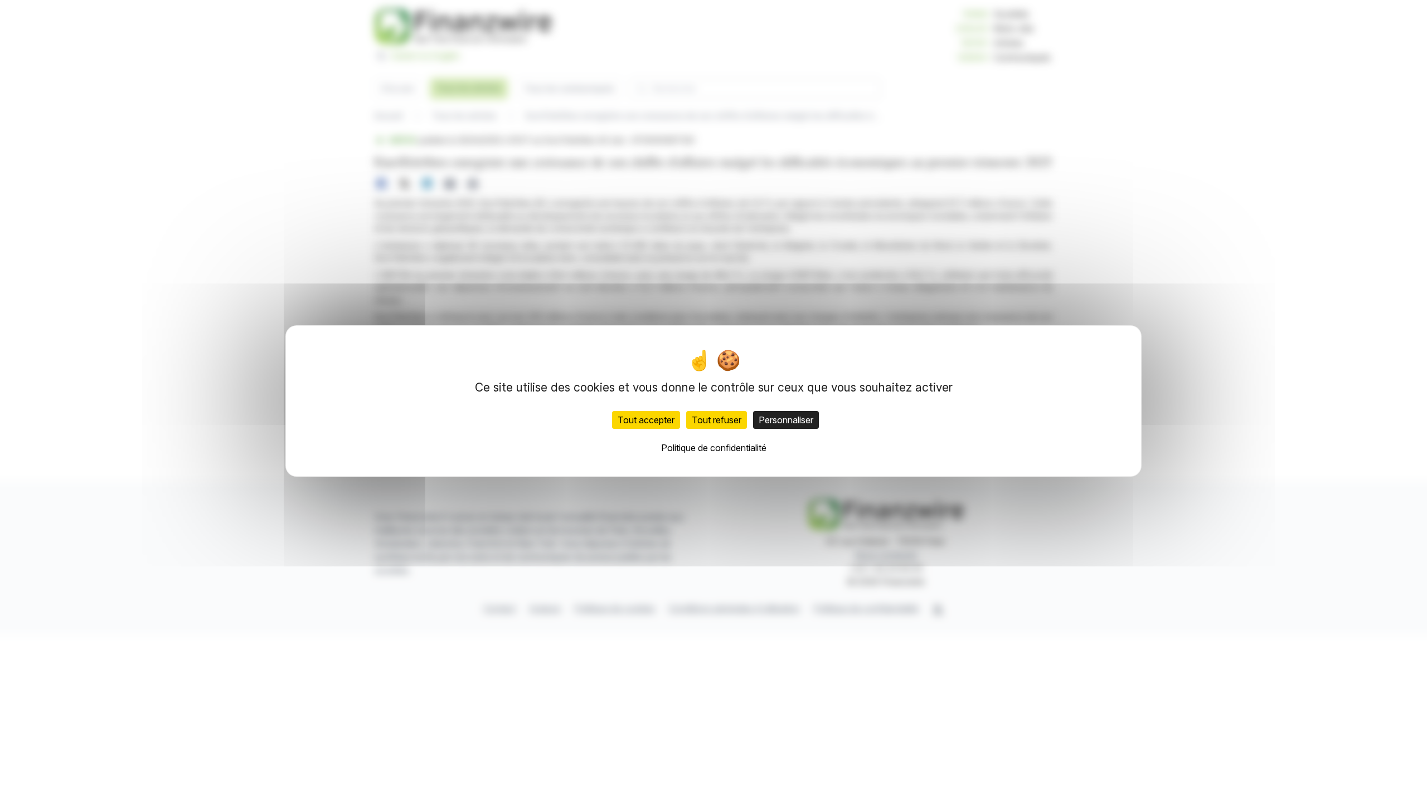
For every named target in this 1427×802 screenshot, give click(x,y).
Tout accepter (646, 420)
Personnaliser (786, 420)
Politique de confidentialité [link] (713, 447)
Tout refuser (716, 420)
